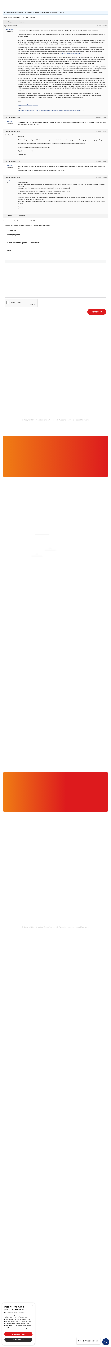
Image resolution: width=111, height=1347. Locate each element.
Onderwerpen (14, 449)
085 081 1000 (16, 371)
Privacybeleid (20, 1330)
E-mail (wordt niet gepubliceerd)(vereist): (23, 243)
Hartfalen (79, 361)
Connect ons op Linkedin (21, 401)
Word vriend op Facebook (22, 390)
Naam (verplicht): (14, 235)
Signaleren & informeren (50, 353)
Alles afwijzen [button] (18, 1340)
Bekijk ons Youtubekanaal (21, 412)
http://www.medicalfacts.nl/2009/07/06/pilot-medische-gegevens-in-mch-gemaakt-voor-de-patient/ (49, 110)
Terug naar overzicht (20, 508)
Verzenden (97, 312)
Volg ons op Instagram (20, 407)
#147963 (104, 131)
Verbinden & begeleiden (50, 357)
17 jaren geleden (53, 12)
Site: (9, 251)
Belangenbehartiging (48, 348)
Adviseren (43, 361)
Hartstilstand (81, 357)
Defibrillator (80, 374)
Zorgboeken (44, 386)
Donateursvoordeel (48, 399)
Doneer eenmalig (47, 403)
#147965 (104, 177)
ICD (77, 379)
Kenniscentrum (46, 382)
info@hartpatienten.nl (20, 377)
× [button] (32, 1305)
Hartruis (79, 353)
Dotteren (79, 387)
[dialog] (18, 1324)
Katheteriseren (82, 383)
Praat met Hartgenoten (50, 378)
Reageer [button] (99, 25)
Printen (73, 508)
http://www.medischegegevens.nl (72, 53)
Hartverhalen (45, 373)
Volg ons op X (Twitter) (20, 396)
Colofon (79, 400)
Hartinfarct (80, 348)
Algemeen (24, 449)
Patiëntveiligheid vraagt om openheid (51, 367)
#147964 (104, 161)
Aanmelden (91, 603)
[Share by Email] (104, 508)
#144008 (104, 117)
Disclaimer (80, 405)
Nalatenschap (45, 412)
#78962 (104, 26)
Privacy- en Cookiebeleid (87, 409)
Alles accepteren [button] (18, 1334)
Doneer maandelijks (48, 408)
